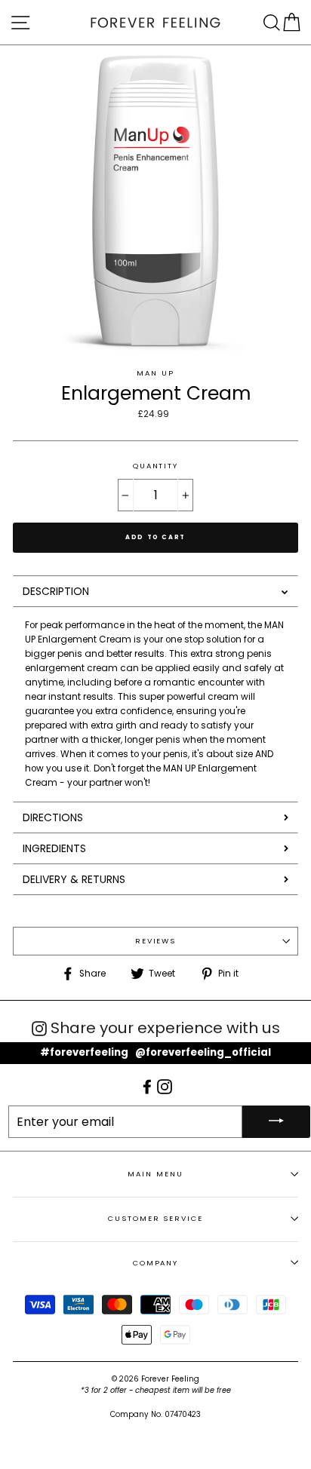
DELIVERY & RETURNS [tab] (74, 879)
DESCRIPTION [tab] (56, 591)
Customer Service (155, 1218)
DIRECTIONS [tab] (53, 817)
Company (155, 1263)
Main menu (155, 1174)
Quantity (155, 466)
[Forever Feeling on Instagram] (164, 1086)
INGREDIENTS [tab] (54, 848)
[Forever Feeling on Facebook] (148, 1086)
